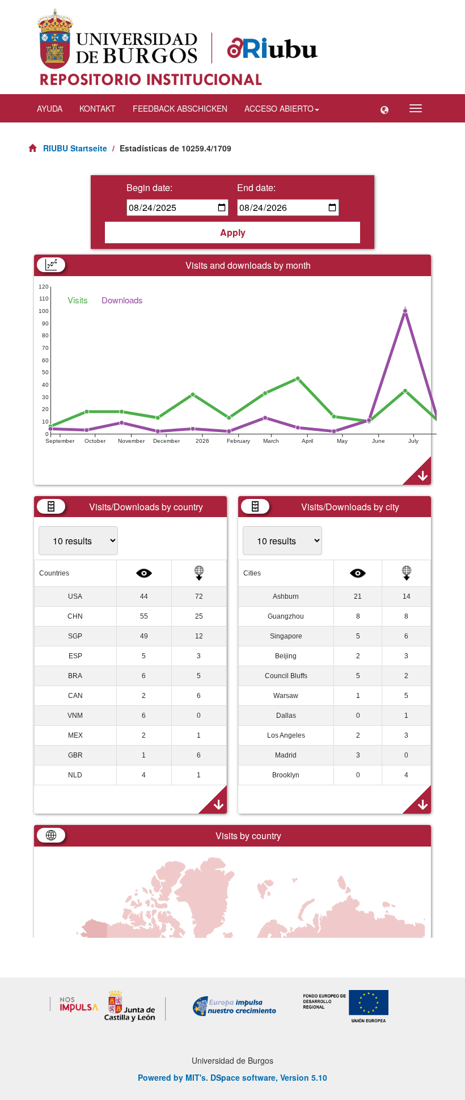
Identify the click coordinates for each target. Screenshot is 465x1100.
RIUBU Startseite (75, 148)
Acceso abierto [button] (279, 108)
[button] (384, 108)
